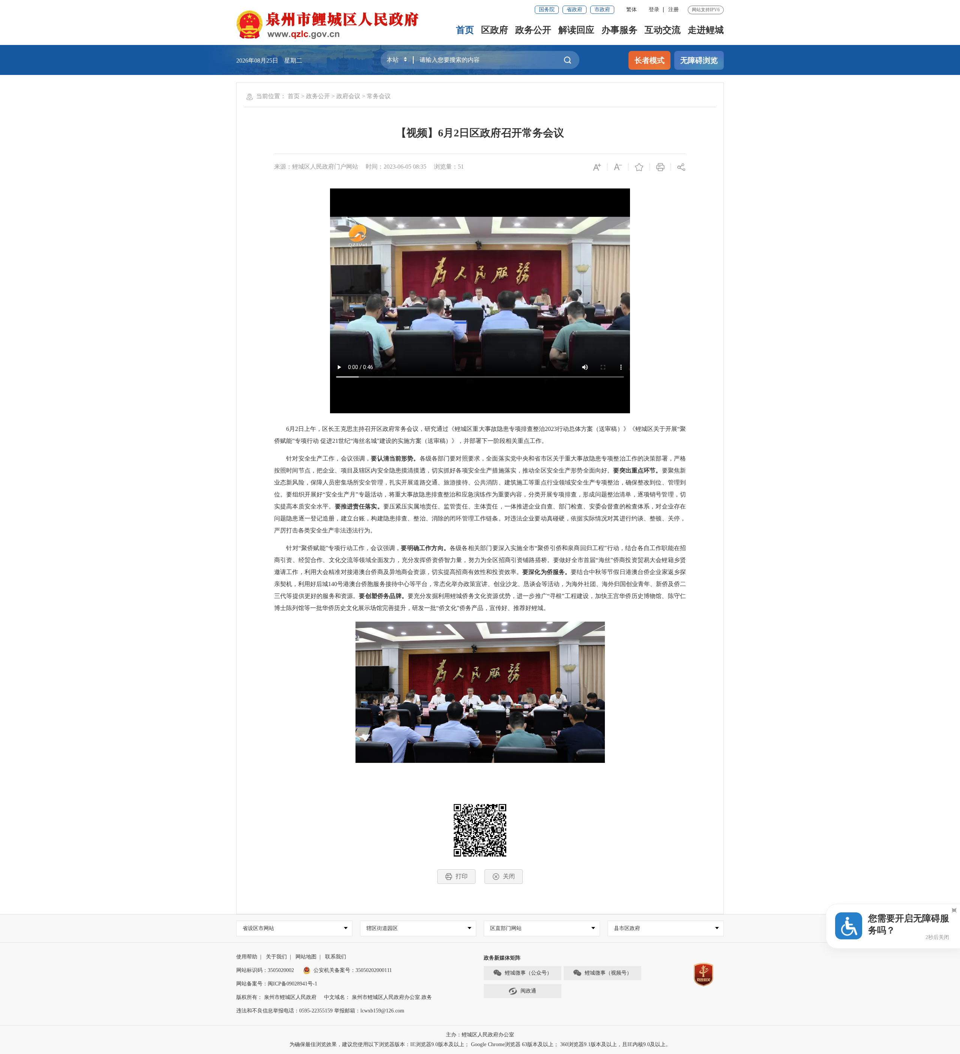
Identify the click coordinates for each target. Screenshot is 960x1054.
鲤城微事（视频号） (608, 973)
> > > (339, 96)
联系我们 (335, 957)
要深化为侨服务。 (546, 572)
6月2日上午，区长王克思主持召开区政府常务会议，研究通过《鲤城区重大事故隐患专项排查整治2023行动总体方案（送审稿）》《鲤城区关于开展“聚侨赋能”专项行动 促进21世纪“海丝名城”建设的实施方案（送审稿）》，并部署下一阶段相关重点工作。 (480, 435)
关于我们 (276, 957)
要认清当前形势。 (395, 458)
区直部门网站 (506, 928)
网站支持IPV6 (706, 9)
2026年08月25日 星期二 (269, 60)
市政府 (602, 9)
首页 (465, 30)
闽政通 (528, 991)
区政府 (494, 30)
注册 (673, 9)
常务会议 (379, 96)
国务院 (547, 9)
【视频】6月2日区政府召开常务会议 (480, 133)
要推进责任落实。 (359, 506)
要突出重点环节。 (637, 470)
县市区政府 (627, 928)
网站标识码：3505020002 (265, 970)
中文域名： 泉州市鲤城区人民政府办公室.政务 (378, 997)
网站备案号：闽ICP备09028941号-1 (276, 984)
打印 (462, 876)
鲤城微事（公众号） (528, 973)
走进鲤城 (706, 30)
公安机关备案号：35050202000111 (353, 970)
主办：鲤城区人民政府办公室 (480, 1035)
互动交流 (663, 30)
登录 (654, 9)
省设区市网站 (258, 928)
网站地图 (306, 957)
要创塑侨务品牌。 (383, 596)
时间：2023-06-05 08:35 (396, 166)
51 (461, 166)
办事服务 (620, 30)
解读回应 (576, 30)
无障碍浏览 (699, 60)
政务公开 (533, 30)
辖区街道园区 (382, 928)
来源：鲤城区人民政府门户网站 (316, 166)
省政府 (574, 9)
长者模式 (649, 60)
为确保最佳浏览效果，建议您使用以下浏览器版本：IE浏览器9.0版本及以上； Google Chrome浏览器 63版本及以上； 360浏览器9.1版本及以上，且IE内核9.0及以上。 (480, 1044)
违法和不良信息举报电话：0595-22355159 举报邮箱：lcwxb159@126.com (320, 1011)
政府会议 (348, 96)
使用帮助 (246, 957)
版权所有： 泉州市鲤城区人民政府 (276, 997)
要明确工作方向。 (425, 548)
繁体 (631, 9)
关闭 (509, 876)
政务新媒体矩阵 (502, 958)
